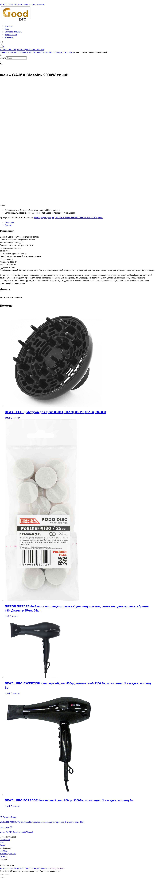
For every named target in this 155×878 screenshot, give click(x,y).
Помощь (4, 850)
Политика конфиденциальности (75, 871)
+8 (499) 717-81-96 (8, 4)
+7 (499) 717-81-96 (8, 868)
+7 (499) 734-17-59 (8, 49)
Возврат (3, 856)
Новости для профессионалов (30, 4)
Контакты (9, 37)
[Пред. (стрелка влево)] (1, 877)
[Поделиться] (6, 874)
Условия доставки (8, 853)
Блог (7, 28)
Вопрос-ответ (11, 34)
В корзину (15, 417)
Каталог (8, 26)
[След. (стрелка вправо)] (3, 877)
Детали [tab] (8, 225)
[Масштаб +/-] (1, 874)
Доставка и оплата (13, 31)
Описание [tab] (9, 222)
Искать (3, 57)
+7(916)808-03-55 (41, 868)
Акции (2, 845)
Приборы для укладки (44, 217)
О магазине (5, 839)
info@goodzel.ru (57, 868)
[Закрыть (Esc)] (8, 874)
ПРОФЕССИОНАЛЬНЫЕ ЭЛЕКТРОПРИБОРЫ (76, 217)
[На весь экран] (3, 874)
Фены (100, 217)
